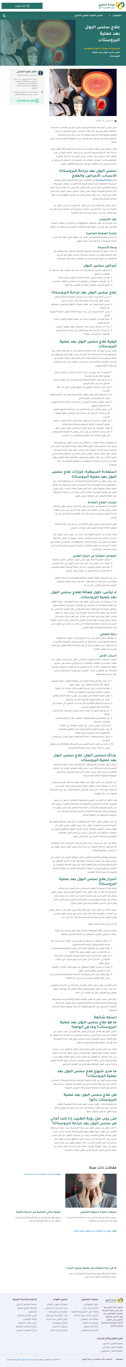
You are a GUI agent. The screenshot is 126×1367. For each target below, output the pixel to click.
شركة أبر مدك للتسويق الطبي (27, 1360)
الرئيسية (115, 49)
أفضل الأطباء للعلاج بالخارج (88, 16)
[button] (4, 15)
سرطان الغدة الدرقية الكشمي (98, 1212)
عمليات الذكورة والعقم (97, 49)
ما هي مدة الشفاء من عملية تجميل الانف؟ (91, 1268)
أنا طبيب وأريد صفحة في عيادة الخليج (97, 1359)
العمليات (116, 16)
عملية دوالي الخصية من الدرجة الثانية (38, 1212)
